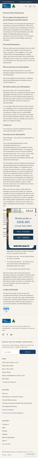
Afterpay (4, 431)
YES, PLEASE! (23, 232)
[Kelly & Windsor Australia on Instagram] (3, 334)
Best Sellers (5, 379)
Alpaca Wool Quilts (7, 365)
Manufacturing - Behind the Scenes (12, 396)
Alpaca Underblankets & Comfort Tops (13, 375)
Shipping (4, 434)
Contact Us (5, 424)
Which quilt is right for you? (10, 362)
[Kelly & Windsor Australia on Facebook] (7, 334)
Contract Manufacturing (9, 400)
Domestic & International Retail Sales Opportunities (17, 403)
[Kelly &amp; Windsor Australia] (9, 6)
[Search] (26, 6)
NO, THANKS (23, 237)
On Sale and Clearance (9, 382)
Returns (4, 440)
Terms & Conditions (8, 410)
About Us (5, 393)
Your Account (6, 444)
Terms (9, 455)
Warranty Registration (8, 437)
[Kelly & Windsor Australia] (9, 321)
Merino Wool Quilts (7, 369)
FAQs (3, 427)
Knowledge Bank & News (9, 406)
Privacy (4, 455)
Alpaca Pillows (6, 372)
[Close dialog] (34, 210)
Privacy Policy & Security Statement (12, 413)
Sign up (27, 352)
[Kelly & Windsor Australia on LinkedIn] (11, 334)
